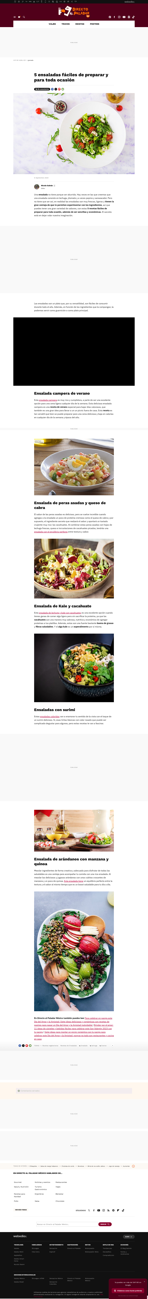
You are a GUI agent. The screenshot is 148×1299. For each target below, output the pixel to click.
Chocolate (60, 1201)
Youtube (124, 17)
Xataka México (19, 1278)
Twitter (55, 89)
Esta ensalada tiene (73, 881)
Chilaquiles (33, 1166)
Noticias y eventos (42, 1182)
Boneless (81, 1166)
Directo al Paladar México (74, 1279)
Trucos (66, 24)
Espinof (52, 1252)
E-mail (62, 89)
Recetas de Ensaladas (68, 1045)
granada (30, 60)
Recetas (79, 24)
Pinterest (110, 17)
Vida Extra (35, 1252)
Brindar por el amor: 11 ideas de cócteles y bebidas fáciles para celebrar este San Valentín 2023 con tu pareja (73, 1028)
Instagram (119, 17)
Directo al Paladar (74, 1248)
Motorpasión (89, 1248)
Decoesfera (107, 1252)
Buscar (24, 17)
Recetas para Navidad (19, 1195)
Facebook (114, 17)
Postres (94, 24)
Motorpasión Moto (91, 1252)
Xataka (16, 1248)
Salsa (37, 1201)
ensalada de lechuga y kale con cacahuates (60, 612)
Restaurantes (61, 1182)
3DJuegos (35, 1248)
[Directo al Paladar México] (74, 11)
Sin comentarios (43, 89)
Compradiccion (108, 1255)
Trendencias (107, 1248)
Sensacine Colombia (53, 1283)
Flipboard (59, 89)
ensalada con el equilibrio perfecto (51, 531)
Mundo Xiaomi (19, 1264)
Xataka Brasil (19, 1282)
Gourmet (18, 1182)
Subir (127, 1236)
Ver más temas (21, 1210)
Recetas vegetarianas (50, 1045)
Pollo (16, 1201)
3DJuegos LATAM (38, 1278)
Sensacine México (56, 1278)
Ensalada (84, 1045)
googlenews (129, 17)
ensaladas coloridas (49, 716)
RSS (108, 1210)
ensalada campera (48, 400)
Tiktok (133, 17)
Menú (14, 17)
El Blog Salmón (126, 1248)
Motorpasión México (89, 1279)
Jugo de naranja (114, 1166)
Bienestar (59, 1194)
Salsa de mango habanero (50, 1166)
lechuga (94, 1045)
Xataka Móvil (18, 1252)
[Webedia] (20, 1236)
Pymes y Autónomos (125, 1253)
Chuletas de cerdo (68, 1166)
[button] (48, 185)
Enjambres (39, 1194)
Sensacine (53, 1248)
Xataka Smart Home (19, 1260)
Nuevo (19, 17)
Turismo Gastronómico (41, 1188)
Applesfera (18, 1255)
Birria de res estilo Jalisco (97, 1166)
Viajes (52, 24)
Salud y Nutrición (21, 1187)
